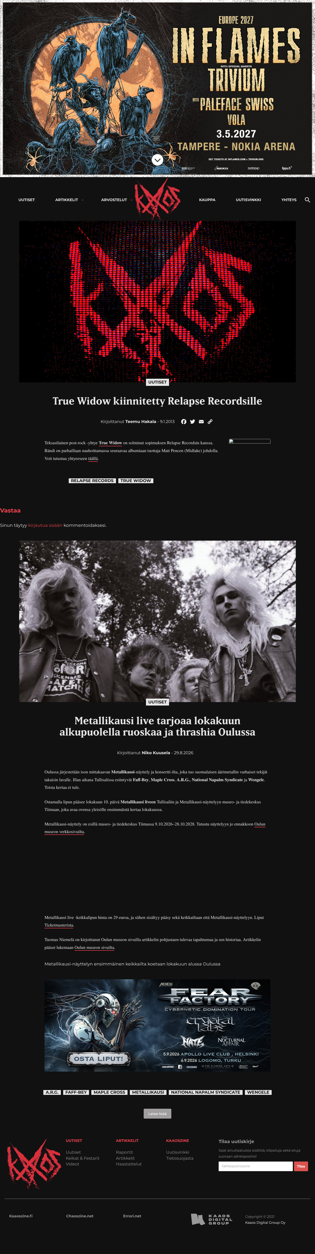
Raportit (124, 1152)
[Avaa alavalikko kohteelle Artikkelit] (82, 200)
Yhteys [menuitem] (289, 200)
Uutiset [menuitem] (26, 200)
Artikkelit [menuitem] (66, 200)
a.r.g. (52, 1092)
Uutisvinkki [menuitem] (248, 200)
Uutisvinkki (177, 1152)
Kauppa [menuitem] (207, 200)
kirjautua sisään (45, 525)
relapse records (92, 480)
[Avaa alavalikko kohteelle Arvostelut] (132, 200)
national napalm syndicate (205, 1092)
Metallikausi (148, 1092)
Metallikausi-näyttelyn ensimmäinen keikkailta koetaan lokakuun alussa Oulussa (132, 964)
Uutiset (157, 382)
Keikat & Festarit (82, 1158)
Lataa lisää (157, 1113)
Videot (72, 1164)
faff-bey (76, 1092)
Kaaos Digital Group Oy (265, 1222)
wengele (258, 1092)
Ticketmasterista (59, 925)
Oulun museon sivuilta (94, 947)
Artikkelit (125, 1158)
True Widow (110, 443)
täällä (93, 458)
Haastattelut (129, 1164)
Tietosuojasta (180, 1158)
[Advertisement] (157, 874)
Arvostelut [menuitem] (114, 200)
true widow (136, 480)
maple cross (109, 1092)
